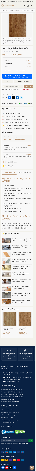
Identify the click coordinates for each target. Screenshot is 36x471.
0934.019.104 (19, 394)
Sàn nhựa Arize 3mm (27, 10)
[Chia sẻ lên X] (13, 97)
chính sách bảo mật (24, 89)
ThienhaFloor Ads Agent (8, 422)
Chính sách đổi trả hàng (8, 415)
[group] (17, 173)
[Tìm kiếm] (24, 5)
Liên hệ (31, 1)
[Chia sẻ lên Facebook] (9, 97)
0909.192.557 (8, 139)
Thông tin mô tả (9, 172)
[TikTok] (10, 467)
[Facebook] (3, 467)
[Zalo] (14, 467)
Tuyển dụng (26, 1)
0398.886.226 (20, 139)
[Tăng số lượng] (11, 81)
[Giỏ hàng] (27, 5)
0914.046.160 (19, 396)
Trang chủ (4, 10)
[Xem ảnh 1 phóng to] (17, 25)
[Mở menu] (31, 5)
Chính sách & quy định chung (9, 420)
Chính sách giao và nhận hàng (10, 412)
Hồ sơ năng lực (13, 1)
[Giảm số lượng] (3, 81)
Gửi (31, 440)
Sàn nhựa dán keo (14, 10)
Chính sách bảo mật (7, 417)
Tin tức (20, 1)
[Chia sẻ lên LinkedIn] (17, 97)
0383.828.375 (19, 389)
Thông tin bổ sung (24, 172)
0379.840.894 (18, 392)
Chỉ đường (28, 145)
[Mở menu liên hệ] (32, 468)
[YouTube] (6, 467)
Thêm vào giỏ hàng (23, 81)
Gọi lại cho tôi (29, 86)
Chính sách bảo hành (7, 410)
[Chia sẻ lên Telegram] (21, 97)
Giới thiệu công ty (4, 1)
